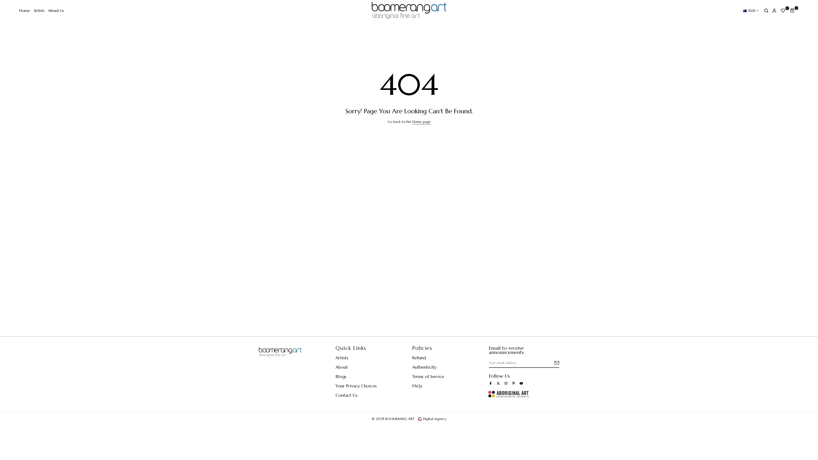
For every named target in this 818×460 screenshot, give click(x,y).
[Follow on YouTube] (521, 383)
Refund (419, 358)
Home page (421, 121)
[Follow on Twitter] (498, 383)
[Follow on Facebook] (490, 383)
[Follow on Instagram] (506, 383)
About (342, 367)
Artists (39, 10)
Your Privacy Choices (356, 386)
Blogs (341, 376)
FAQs (417, 386)
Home (24, 10)
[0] (783, 10)
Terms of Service (428, 376)
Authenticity (424, 367)
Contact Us (346, 395)
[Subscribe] (551, 363)
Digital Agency (434, 419)
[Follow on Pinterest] (513, 383)
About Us (56, 10)
